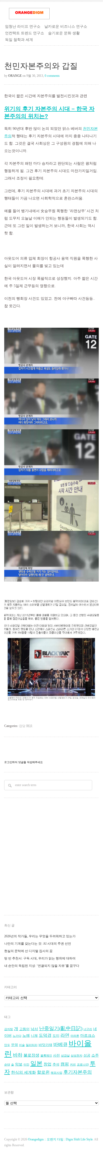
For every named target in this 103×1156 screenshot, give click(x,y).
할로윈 (43, 1072)
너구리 (87, 1029)
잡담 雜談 (25, 726)
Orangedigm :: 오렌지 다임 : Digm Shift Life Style (60, 1139)
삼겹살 (65, 1055)
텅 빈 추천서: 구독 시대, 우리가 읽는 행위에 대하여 (40, 958)
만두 (7, 1045)
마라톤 (75, 1035)
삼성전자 (76, 1055)
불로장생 (31, 1055)
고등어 (24, 1029)
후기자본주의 (77, 1072)
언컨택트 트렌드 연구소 (24, 33)
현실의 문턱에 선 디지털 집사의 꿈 (28, 951)
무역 (14, 1045)
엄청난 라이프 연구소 (22, 26)
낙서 (34, 1029)
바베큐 (60, 1044)
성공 (86, 1055)
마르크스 (87, 1036)
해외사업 (56, 1072)
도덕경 (45, 1035)
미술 (22, 1045)
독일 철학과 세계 (19, 39)
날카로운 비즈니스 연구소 (65, 26)
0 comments (52, 76)
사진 (56, 1055)
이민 (26, 1064)
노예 (26, 1036)
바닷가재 (45, 1045)
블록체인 (46, 1055)
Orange (15, 76)
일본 (36, 1063)
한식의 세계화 (23, 1072)
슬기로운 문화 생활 (64, 33)
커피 (73, 1064)
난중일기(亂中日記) (60, 1028)
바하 (17, 1055)
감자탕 (8, 1029)
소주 (95, 1055)
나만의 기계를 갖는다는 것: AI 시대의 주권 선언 (37, 943)
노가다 (17, 1035)
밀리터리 (32, 1045)
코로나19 (83, 1064)
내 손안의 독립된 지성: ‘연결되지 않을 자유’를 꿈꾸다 (41, 966)
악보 (18, 1064)
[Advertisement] (51, 857)
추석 (56, 1064)
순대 (7, 1064)
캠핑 (64, 1064)
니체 (34, 1036)
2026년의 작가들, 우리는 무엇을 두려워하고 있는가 (40, 936)
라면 (64, 1035)
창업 (48, 1064)
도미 (56, 1036)
